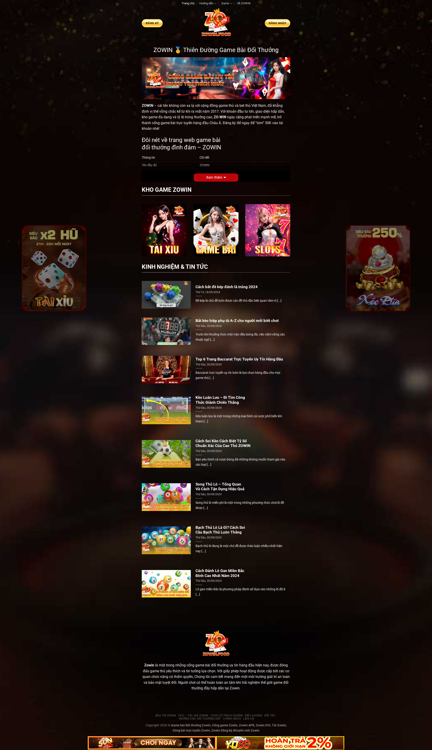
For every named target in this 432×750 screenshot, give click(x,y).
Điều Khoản (253, 715)
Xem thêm (214, 177)
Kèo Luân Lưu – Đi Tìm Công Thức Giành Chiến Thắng (220, 400)
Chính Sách (232, 718)
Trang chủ (188, 3)
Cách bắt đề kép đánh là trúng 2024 (227, 287)
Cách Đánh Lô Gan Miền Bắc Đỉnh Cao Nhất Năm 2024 (220, 573)
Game (225, 3)
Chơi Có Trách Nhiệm (227, 715)
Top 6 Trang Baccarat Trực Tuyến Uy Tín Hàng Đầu (239, 359)
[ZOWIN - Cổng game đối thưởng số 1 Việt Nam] (216, 23)
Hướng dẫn (206, 3)
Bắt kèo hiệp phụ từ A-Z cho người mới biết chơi (237, 321)
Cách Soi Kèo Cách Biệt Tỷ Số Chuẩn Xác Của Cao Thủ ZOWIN (223, 443)
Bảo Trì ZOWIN (165, 715)
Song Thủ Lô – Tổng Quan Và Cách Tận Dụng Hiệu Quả (220, 486)
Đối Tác (269, 715)
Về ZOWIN (243, 3)
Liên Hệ (248, 718)
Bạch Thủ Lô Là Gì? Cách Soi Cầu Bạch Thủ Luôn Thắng (220, 530)
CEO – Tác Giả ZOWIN (193, 715)
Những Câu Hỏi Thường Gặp (200, 718)
